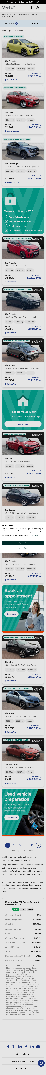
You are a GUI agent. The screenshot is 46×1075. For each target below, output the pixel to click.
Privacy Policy (33, 535)
